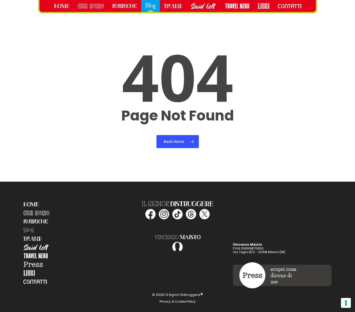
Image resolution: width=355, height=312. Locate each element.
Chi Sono (36, 213)
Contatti (35, 281)
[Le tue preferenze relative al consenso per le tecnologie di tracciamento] (346, 303)
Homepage (31, 204)
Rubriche (35, 221)
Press (33, 264)
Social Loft (36, 247)
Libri (29, 273)
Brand (32, 238)
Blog (28, 230)
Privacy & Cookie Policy (178, 301)
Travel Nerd (35, 256)
